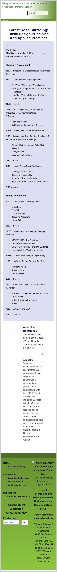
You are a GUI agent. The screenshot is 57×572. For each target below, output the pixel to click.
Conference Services (16, 485)
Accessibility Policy (16, 467)
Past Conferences (15, 482)
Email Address (10, 518)
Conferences (9, 474)
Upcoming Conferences (18, 478)
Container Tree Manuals (18, 497)
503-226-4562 (46, 544)
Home (6, 463)
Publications (9, 493)
